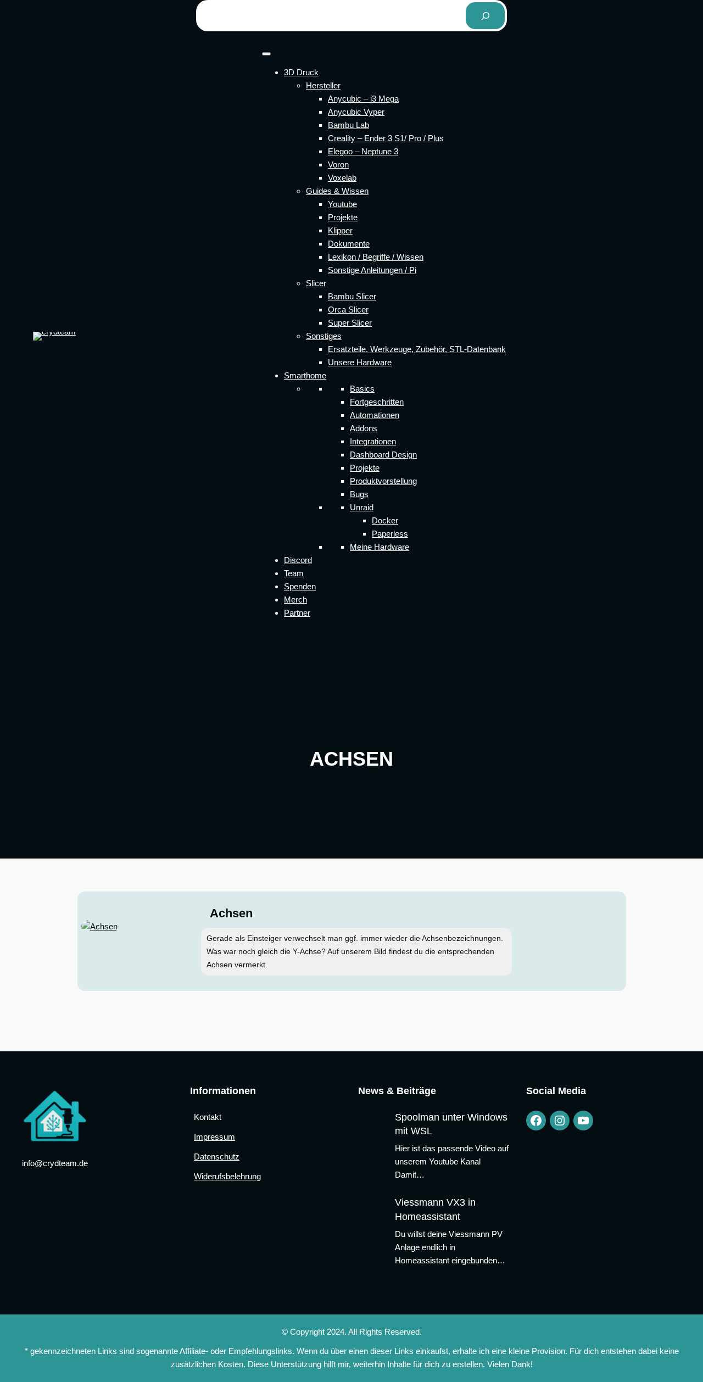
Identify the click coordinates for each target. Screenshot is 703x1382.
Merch (295, 599)
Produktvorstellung (383, 481)
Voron (338, 164)
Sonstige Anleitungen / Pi (372, 270)
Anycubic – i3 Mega (363, 98)
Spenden (300, 586)
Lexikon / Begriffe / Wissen (375, 256)
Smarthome (305, 375)
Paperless (390, 533)
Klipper (340, 230)
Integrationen (373, 441)
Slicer (316, 283)
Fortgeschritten (377, 401)
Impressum (214, 1136)
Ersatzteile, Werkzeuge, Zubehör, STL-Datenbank (417, 349)
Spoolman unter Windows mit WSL (451, 1124)
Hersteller (323, 85)
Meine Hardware (379, 546)
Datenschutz (216, 1156)
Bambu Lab (348, 125)
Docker (385, 520)
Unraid (361, 507)
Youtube (342, 204)
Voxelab (342, 177)
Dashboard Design (383, 454)
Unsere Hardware (360, 362)
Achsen (231, 913)
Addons (363, 428)
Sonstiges (324, 336)
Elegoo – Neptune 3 (363, 151)
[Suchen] (485, 15)
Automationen (374, 415)
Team (294, 573)
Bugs (359, 494)
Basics (362, 388)
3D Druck (301, 72)
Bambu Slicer (352, 296)
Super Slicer (350, 322)
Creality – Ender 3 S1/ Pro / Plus (386, 138)
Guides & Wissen (337, 191)
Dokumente (349, 243)
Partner (297, 612)
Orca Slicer (348, 309)
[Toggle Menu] (266, 53)
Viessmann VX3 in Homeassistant (435, 1209)
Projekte (343, 217)
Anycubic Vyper (356, 111)
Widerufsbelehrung (227, 1176)
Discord (298, 560)
